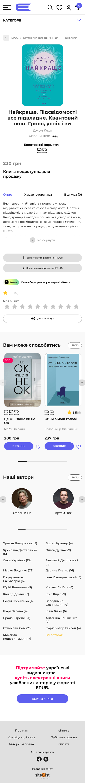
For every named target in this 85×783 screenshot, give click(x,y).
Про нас (21, 730)
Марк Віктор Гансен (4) (63, 628)
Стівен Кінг (22, 513)
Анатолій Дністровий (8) (62, 562)
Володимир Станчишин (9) (57, 603)
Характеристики (38, 194)
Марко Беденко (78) (18, 570)
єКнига (63, 730)
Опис (7, 194)
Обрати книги (42, 698)
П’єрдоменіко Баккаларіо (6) (14, 579)
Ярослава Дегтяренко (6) (20, 552)
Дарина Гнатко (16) (60, 570)
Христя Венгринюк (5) (20, 543)
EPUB (15, 37)
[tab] (7, 195)
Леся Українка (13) (17, 560)
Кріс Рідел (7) (56, 594)
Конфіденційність (21, 737)
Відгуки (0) (73, 194)
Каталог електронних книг (40, 37)
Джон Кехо (42, 130)
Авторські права (21, 744)
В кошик (18, 446)
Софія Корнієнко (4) (18, 601)
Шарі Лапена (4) (15, 611)
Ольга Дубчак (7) (58, 550)
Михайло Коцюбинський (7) (17, 637)
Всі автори (54, 635)
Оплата (63, 744)
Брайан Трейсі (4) (16, 618)
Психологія (70, 37)
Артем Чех (63, 513)
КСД (54, 136)
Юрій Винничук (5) (17, 587)
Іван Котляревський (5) (63, 577)
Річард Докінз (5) (16, 594)
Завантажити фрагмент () (45, 257)
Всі (74, 345)
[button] (82, 383)
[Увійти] (69, 8)
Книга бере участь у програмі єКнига (45, 282)
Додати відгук (45, 318)
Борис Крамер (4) (59, 543)
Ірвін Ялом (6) (56, 611)
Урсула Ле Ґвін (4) (59, 587)
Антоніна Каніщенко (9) (61, 620)
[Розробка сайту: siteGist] (42, 776)
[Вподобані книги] (59, 8)
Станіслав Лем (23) (17, 628)
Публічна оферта (64, 737)
